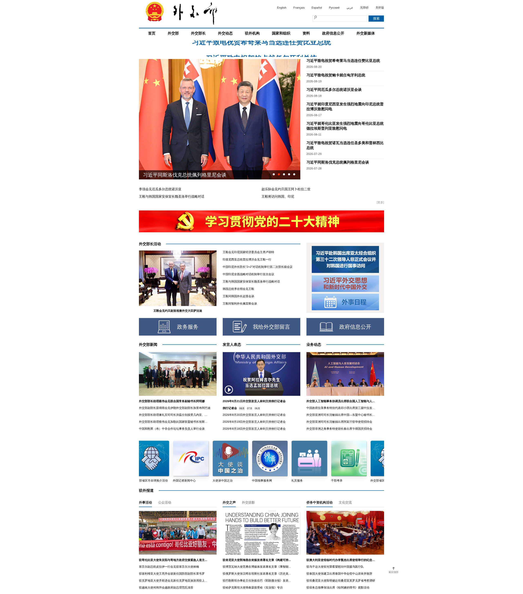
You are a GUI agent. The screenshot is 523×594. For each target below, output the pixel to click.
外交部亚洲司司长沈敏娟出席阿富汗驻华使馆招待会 (339, 421)
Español (317, 7)
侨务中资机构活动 (319, 502)
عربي (349, 7)
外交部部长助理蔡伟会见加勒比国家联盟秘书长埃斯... (173, 421)
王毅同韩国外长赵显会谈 (238, 296)
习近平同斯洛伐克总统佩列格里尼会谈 (337, 162)
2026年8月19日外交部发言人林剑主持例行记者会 (254, 421)
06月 (257, 408)
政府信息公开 (333, 33)
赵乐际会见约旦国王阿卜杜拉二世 (286, 189)
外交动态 (225, 33)
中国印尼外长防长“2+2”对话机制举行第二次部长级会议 (258, 266)
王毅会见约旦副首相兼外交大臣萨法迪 (177, 310)
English (281, 7)
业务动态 (313, 345)
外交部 (173, 33)
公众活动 (164, 502)
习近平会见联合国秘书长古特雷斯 (180, 175)
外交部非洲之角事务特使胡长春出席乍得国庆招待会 (339, 428)
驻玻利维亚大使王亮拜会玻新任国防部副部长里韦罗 (172, 573)
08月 (242, 408)
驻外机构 (252, 33)
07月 (249, 408)
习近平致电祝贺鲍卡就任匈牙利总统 (261, 42)
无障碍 (364, 7)
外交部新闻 (148, 345)
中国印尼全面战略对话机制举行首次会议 (248, 274)
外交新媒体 (365, 33)
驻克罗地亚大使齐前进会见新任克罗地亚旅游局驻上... (173, 580)
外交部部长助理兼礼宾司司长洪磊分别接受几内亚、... (173, 414)
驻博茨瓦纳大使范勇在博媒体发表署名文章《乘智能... (257, 566)
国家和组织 (281, 33)
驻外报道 (146, 490)
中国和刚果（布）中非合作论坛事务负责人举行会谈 (172, 428)
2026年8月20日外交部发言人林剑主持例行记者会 (254, 414)
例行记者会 (230, 408)
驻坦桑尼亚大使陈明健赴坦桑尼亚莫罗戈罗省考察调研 (340, 580)
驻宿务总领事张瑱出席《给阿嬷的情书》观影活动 (337, 587)
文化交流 (345, 502)
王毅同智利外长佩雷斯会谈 (240, 303)
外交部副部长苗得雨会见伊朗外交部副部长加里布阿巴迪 (174, 407)
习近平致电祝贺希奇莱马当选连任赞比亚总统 (343, 61)
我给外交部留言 (271, 327)
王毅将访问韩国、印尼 (278, 196)
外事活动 (145, 502)
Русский (334, 7)
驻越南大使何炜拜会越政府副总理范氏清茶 (166, 587)
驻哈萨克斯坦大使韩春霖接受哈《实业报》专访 (253, 587)
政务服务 (187, 327)
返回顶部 (393, 572)
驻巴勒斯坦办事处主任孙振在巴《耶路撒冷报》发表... (257, 580)
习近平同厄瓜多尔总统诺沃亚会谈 (334, 90)
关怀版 (379, 7)
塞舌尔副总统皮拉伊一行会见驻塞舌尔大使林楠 (169, 566)
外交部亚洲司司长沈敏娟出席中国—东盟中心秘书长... (340, 414)
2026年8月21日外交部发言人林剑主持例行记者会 (254, 401)
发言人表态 (232, 345)
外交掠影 (248, 502)
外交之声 (229, 502)
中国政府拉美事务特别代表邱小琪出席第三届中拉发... (340, 407)
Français (299, 7)
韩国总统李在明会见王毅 (238, 288)
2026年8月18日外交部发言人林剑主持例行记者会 (254, 428)
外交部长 (198, 33)
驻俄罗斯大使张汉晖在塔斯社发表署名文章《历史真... (257, 573)
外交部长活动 (150, 244)
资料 (306, 33)
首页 (151, 33)
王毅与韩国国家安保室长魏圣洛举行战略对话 (171, 196)
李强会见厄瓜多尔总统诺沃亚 (160, 189)
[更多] (380, 202)
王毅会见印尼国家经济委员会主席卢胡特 (248, 252)
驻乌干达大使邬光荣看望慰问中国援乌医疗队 (335, 566)
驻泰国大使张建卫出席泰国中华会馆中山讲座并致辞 (339, 573)
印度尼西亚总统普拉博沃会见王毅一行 (247, 259)
